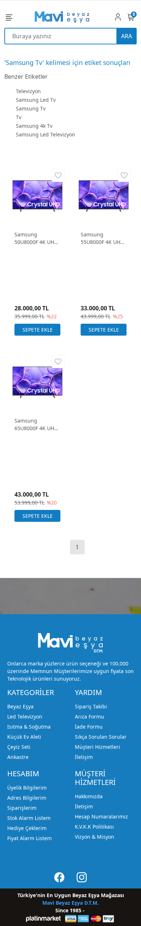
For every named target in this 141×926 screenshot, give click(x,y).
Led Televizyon (24, 716)
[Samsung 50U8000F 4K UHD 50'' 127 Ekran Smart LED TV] (37, 195)
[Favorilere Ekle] (58, 175)
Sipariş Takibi (91, 706)
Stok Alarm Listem (29, 817)
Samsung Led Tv (36, 99)
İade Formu (89, 726)
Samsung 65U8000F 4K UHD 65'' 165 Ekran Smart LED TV (36, 424)
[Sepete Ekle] (37, 330)
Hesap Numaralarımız (101, 816)
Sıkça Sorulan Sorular (101, 736)
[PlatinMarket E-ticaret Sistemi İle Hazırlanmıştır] (43, 918)
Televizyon (28, 91)
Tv (18, 117)
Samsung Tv (31, 108)
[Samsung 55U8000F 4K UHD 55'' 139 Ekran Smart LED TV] (103, 195)
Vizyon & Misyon (94, 836)
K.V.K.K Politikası (94, 826)
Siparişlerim (22, 807)
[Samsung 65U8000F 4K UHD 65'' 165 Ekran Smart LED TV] (37, 381)
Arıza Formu (89, 716)
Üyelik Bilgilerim (27, 787)
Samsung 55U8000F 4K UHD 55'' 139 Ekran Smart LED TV (102, 238)
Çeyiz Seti (18, 746)
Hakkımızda (89, 796)
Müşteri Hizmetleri (97, 746)
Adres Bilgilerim (26, 797)
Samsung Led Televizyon (45, 134)
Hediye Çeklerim (27, 828)
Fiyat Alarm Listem (29, 838)
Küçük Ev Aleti (24, 736)
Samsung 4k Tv (34, 125)
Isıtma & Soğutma (29, 726)
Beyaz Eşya (20, 706)
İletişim (84, 757)
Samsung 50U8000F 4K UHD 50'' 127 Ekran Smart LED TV (36, 238)
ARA (126, 36)
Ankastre (18, 757)
